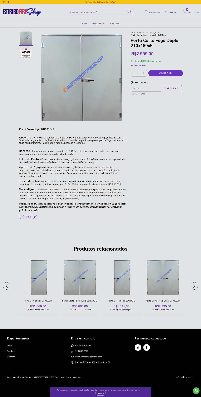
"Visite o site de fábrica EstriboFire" (100, 2)
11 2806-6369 (81, 351)
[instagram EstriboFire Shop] (4, 2)
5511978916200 (82, 345)
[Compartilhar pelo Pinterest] (35, 218)
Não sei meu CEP (138, 94)
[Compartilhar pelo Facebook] (22, 218)
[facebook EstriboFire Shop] (8, 2)
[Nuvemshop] (185, 377)
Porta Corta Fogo (148, 32)
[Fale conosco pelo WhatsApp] (196, 390)
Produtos (97, 23)
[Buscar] (129, 11)
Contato (114, 23)
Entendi (100, 393)
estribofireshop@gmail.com (88, 356)
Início (84, 23)
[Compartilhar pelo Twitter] (28, 218)
